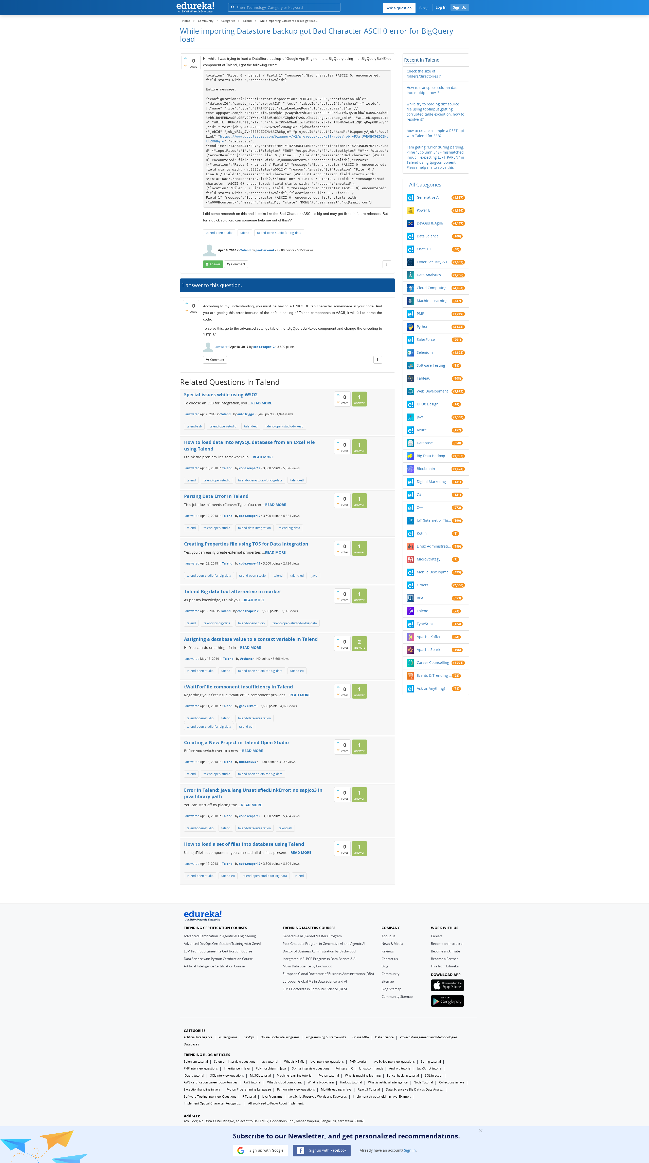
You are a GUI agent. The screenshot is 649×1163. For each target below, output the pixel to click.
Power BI (424, 210)
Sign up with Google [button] (265, 1150)
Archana (246, 658)
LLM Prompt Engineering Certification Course (218, 951)
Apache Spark (428, 649)
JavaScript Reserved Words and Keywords (318, 1096)
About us (388, 936)
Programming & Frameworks (325, 1037)
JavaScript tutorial (429, 1068)
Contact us (390, 958)
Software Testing (431, 365)
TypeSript (425, 623)
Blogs (423, 7)
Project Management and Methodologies (428, 1037)
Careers (436, 936)
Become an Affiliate (445, 951)
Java (420, 417)
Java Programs (272, 1096)
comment (238, 264)
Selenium (425, 352)
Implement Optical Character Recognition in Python (213, 1103)
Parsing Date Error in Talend (216, 496)
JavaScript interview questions (394, 1061)
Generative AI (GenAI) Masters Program (312, 936)
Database (425, 442)
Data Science (428, 236)
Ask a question (399, 8)
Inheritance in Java (237, 1068)
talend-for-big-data (217, 623)
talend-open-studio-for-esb (284, 426)
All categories (425, 184)
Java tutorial (269, 1061)
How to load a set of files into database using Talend (244, 844)
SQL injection (434, 1075)
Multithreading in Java (336, 1089)
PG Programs (228, 1037)
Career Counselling (433, 662)
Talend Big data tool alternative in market (232, 591)
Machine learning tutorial (294, 1075)
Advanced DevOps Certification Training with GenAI (222, 943)
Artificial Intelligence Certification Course (214, 966)
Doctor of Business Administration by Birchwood (319, 951)
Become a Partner (444, 958)
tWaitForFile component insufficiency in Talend (238, 687)
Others (422, 585)
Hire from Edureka (445, 966)
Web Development (432, 391)
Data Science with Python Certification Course (218, 958)
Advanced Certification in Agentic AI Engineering (220, 936)
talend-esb (194, 426)
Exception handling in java (202, 1089)
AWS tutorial (252, 1082)
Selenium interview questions (234, 1061)
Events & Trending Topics (434, 675)
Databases (191, 1044)
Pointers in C (344, 1068)
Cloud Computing (431, 287)
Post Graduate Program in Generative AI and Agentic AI (324, 943)
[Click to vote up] (185, 58)
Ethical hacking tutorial (403, 1075)
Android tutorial (400, 1068)
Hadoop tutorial (351, 1082)
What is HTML (294, 1061)
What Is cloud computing (284, 1082)
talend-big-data (289, 528)
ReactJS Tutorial (369, 1089)
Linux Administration (434, 546)
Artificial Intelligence (198, 1037)
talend (244, 233)
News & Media (392, 943)
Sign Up (459, 7)
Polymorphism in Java (271, 1068)
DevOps (249, 1037)
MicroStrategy (428, 559)
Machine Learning (432, 300)
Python (422, 326)
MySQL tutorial (260, 1075)
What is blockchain (321, 1082)
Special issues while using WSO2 (221, 394)
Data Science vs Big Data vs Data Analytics (415, 1089)
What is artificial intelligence (388, 1082)
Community (391, 973)
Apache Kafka (428, 636)
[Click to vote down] (185, 65)
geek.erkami (265, 250)
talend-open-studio (219, 233)
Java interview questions (327, 1061)
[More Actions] (387, 264)
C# (419, 494)
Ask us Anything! (431, 688)
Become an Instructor (447, 943)
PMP (420, 313)
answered (222, 347)
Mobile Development (434, 572)
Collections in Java (451, 1082)
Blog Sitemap (391, 989)
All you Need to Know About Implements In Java (277, 1103)
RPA (420, 597)
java (314, 575)
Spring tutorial (431, 1061)
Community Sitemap (397, 996)
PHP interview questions (201, 1068)
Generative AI (428, 197)
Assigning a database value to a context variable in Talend (251, 639)
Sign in (410, 1150)
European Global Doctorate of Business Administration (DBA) (328, 973)
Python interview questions (296, 1089)
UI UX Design (428, 404)
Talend (245, 250)
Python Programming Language (248, 1089)
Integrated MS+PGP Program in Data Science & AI (319, 958)
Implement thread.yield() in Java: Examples (382, 1096)
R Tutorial (249, 1096)
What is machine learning (363, 1075)
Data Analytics (429, 274)
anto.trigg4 (245, 414)
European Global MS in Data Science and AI (315, 981)
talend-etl (251, 426)
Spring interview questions (310, 1068)
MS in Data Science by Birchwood (307, 966)
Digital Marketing (431, 481)
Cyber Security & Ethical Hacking (434, 261)
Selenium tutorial (196, 1061)
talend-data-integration (254, 528)
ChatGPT (424, 249)
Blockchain (426, 468)
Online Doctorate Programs (280, 1037)
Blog (385, 966)
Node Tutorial (423, 1082)
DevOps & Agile (430, 223)
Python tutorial (328, 1075)
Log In (441, 7)
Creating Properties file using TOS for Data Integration (246, 544)
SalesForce (426, 339)
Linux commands (371, 1068)
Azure (422, 429)
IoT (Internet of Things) (434, 520)
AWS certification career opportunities (211, 1082)
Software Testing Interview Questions (210, 1096)
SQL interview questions (227, 1075)
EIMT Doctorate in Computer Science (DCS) (315, 989)
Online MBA (360, 1037)
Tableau (423, 378)
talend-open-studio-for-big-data (279, 233)
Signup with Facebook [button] (327, 1150)
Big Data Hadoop (431, 455)
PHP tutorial (358, 1061)
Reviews (388, 951)
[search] (232, 7)
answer (215, 264)
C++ (420, 507)
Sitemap (388, 981)
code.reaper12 (264, 347)
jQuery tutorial (194, 1075)
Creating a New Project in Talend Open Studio (236, 742)
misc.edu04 (247, 762)
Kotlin (422, 533)
